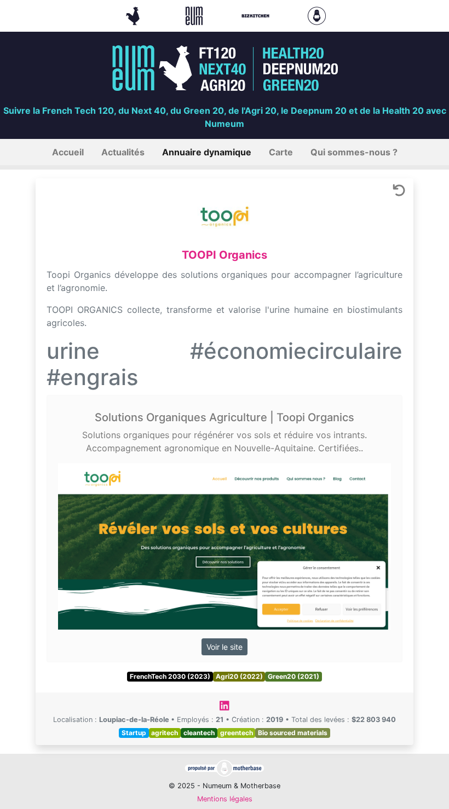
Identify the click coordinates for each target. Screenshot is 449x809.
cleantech (199, 733)
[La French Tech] (134, 14)
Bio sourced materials (292, 733)
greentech (236, 733)
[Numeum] (195, 14)
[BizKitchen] (256, 14)
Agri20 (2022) (239, 676)
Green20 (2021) (293, 676)
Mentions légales (224, 799)
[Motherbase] (316, 14)
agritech (164, 733)
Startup (134, 733)
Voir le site (224, 646)
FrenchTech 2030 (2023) (170, 676)
